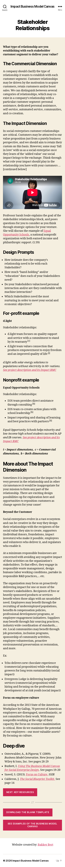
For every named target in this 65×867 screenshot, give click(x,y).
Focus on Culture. (37, 774)
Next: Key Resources (20, 792)
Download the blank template (27, 812)
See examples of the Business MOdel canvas (32, 825)
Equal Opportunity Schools (27, 232)
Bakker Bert (45, 844)
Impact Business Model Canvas (32, 6)
